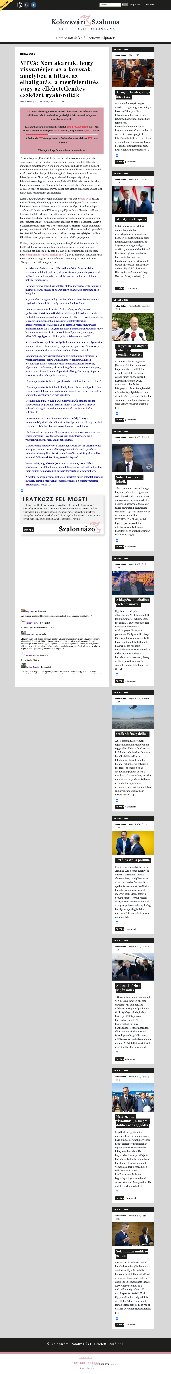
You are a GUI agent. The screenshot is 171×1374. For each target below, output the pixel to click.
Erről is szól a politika (133, 860)
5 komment (130, 419)
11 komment (131, 288)
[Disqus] (61, 570)
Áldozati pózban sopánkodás (128, 987)
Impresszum (85, 1357)
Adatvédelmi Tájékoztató (85, 1362)
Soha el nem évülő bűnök (129, 479)
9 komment (130, 546)
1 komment (130, 1198)
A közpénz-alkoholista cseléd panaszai (133, 602)
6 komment (130, 681)
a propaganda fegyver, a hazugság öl (44, 254)
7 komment (130, 929)
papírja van (85, 198)
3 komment (130, 161)
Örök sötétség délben (132, 733)
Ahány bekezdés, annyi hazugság (133, 94)
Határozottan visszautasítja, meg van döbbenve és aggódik (133, 1120)
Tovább (28, 529)
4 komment (130, 1059)
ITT (40, 138)
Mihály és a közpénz (131, 219)
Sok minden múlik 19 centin (132, 1253)
